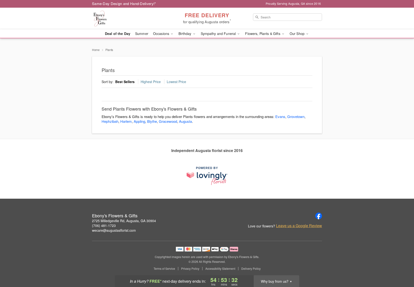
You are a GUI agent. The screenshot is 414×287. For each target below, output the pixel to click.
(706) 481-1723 (104, 225)
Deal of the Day (117, 33)
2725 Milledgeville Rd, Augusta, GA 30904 (124, 220)
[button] (401, 267)
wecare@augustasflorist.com (114, 230)
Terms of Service (164, 268)
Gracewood (168, 121)
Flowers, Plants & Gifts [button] (263, 33)
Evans (280, 116)
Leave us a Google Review (299, 225)
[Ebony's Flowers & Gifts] (126, 18)
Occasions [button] (161, 33)
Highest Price (151, 81)
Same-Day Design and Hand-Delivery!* (124, 3)
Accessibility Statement (220, 268)
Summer (141, 33)
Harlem (126, 121)
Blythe (152, 121)
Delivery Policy (251, 268)
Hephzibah (110, 121)
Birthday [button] (185, 33)
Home (96, 50)
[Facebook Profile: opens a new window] (318, 216)
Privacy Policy (190, 268)
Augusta (185, 121)
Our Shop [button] (297, 33)
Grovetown (296, 116)
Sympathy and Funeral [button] (219, 33)
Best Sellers (125, 81)
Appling (139, 121)
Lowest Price (176, 81)
